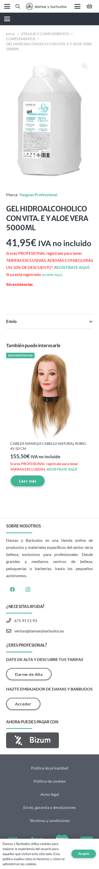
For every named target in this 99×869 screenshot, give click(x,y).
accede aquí (52, 274)
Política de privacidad (49, 767)
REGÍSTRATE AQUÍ (71, 267)
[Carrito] (89, 6)
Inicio (10, 34)
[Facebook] (12, 589)
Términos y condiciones (49, 820)
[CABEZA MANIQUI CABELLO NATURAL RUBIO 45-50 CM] (49, 396)
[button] (7, 6)
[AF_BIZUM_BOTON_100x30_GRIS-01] (49, 740)
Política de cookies (50, 781)
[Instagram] (27, 589)
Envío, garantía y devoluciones (49, 807)
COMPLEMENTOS (20, 39)
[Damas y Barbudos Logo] (46, 6)
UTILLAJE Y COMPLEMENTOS (45, 34)
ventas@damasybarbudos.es (39, 630)
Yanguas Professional (38, 194)
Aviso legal (49, 794)
